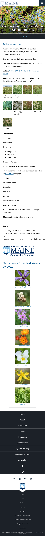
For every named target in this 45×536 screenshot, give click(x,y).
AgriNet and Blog (22, 448)
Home (22, 414)
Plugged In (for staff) (22, 524)
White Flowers (22, 365)
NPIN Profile (31, 71)
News (22, 494)
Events (22, 431)
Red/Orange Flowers (22, 346)
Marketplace (22, 460)
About (22, 420)
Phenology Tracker (22, 454)
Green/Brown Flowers (22, 307)
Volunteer (22, 511)
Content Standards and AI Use (22, 519)
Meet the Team (22, 443)
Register (22, 503)
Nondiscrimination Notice (22, 515)
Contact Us (22, 528)
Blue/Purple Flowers (23, 287)
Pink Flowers (22, 326)
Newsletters (22, 425)
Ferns (22, 404)
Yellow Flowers (23, 385)
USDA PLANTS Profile (17, 71)
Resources (22, 437)
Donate (23, 507)
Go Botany (9, 174)
